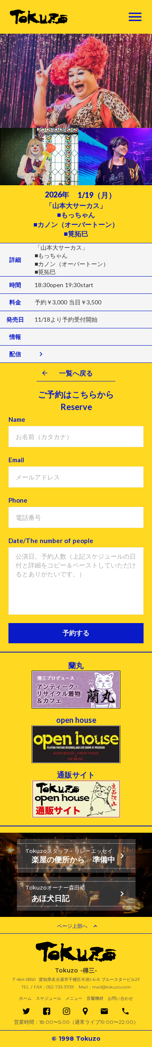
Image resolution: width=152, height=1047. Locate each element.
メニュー (73, 998)
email (104, 1011)
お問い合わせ (120, 998)
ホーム (25, 998)
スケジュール (48, 998)
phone (125, 1011)
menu (135, 16)
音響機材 (95, 998)
